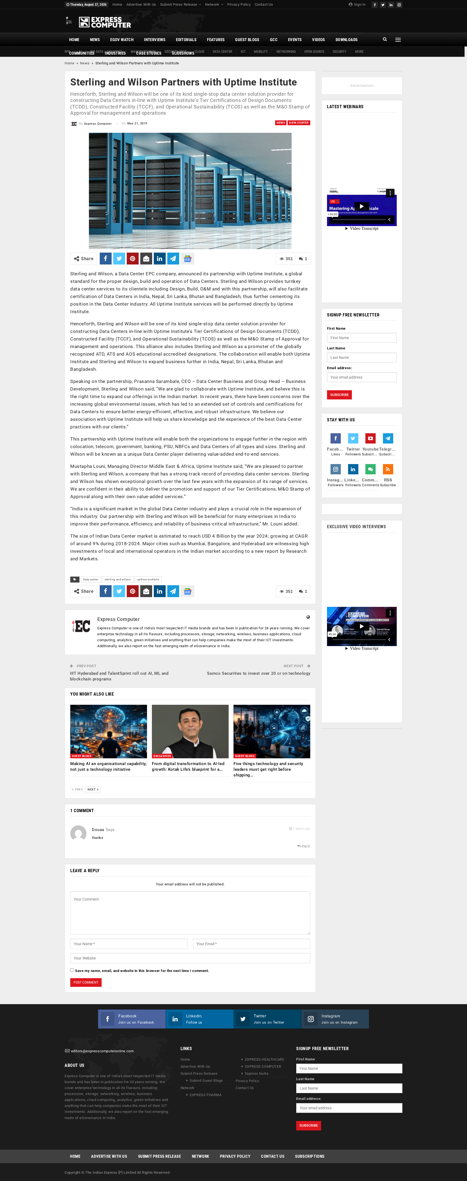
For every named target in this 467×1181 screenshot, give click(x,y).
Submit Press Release (178, 4)
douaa (98, 829)
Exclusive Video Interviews (356, 526)
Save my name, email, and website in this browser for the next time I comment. (142, 971)
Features (216, 39)
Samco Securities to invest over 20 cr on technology (259, 673)
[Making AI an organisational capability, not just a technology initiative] (108, 732)
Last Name (336, 348)
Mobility (261, 51)
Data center (91, 579)
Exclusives (162, 756)
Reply (305, 846)
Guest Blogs (247, 39)
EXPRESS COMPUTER (263, 1067)
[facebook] (375, 4)
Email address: (339, 368)
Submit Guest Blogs (206, 1081)
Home (117, 4)
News (95, 39)
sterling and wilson (118, 579)
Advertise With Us (141, 4)
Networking (286, 51)
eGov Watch (122, 39)
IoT (243, 51)
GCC (274, 39)
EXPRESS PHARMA (205, 1095)
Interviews (154, 39)
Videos (318, 39)
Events (295, 39)
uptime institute (148, 579)
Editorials (186, 39)
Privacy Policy (239, 4)
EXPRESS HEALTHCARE (264, 1060)
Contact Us (264, 4)
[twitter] (383, 4)
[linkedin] (391, 4)
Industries (115, 53)
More (359, 51)
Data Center (222, 51)
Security (339, 51)
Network (212, 4)
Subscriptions (310, 1156)
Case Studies (148, 53)
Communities (81, 53)
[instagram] (399, 4)
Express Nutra (257, 1074)
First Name (336, 328)
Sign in (359, 4)
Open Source (314, 51)
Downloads (347, 39)
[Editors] (67, 1051)
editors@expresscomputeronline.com (102, 1051)
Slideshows (183, 53)
